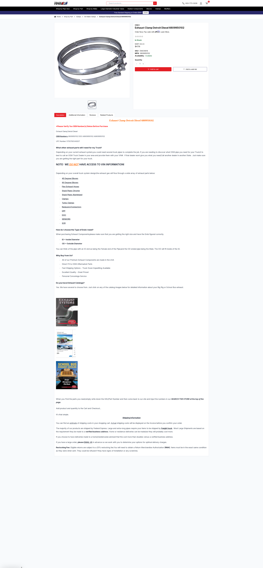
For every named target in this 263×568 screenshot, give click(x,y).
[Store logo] (61, 3)
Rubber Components (135, 9)
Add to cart (154, 69)
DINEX (137, 25)
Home (59, 16)
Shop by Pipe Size (63, 9)
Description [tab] (60, 115)
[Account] (201, 3)
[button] (11, 565)
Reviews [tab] (92, 115)
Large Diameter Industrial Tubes (112, 9)
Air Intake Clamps (90, 16)
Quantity (138, 60)
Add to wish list (191, 69)
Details (146, 12)
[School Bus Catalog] (131, 375)
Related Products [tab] (106, 115)
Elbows (149, 9)
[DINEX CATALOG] (131, 328)
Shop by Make (91, 9)
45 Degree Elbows (70, 178)
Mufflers (167, 9)
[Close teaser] (22, 562)
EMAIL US (88, 442)
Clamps (158, 9)
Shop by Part (78, 9)
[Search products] (155, 3)
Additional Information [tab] (77, 115)
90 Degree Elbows (70, 182)
